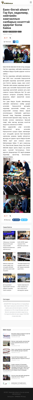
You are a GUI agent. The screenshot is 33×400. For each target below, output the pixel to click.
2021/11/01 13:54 (7, 274)
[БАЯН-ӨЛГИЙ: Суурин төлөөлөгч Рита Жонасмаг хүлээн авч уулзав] (24, 235)
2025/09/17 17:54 (7, 231)
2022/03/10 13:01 (21, 253)
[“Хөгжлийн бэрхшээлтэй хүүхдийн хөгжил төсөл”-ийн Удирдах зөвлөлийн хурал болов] (24, 256)
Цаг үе (19, 31)
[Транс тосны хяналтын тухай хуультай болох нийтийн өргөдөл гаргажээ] (6, 351)
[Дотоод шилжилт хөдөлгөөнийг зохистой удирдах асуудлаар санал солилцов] (9, 278)
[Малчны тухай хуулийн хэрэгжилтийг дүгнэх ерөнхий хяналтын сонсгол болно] (6, 343)
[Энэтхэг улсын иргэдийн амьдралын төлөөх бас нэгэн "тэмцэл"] (6, 377)
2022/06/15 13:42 (7, 253)
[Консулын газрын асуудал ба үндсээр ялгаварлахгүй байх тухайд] (6, 335)
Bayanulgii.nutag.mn (14, 392)
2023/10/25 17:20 (21, 231)
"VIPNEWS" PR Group (20, 396)
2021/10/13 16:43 (21, 274)
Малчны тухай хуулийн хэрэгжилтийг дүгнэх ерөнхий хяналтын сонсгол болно (20, 343)
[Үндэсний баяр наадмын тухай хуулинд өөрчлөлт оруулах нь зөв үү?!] (6, 359)
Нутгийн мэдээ (12, 31)
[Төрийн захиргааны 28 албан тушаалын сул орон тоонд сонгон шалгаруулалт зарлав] (24, 278)
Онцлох (5, 31)
